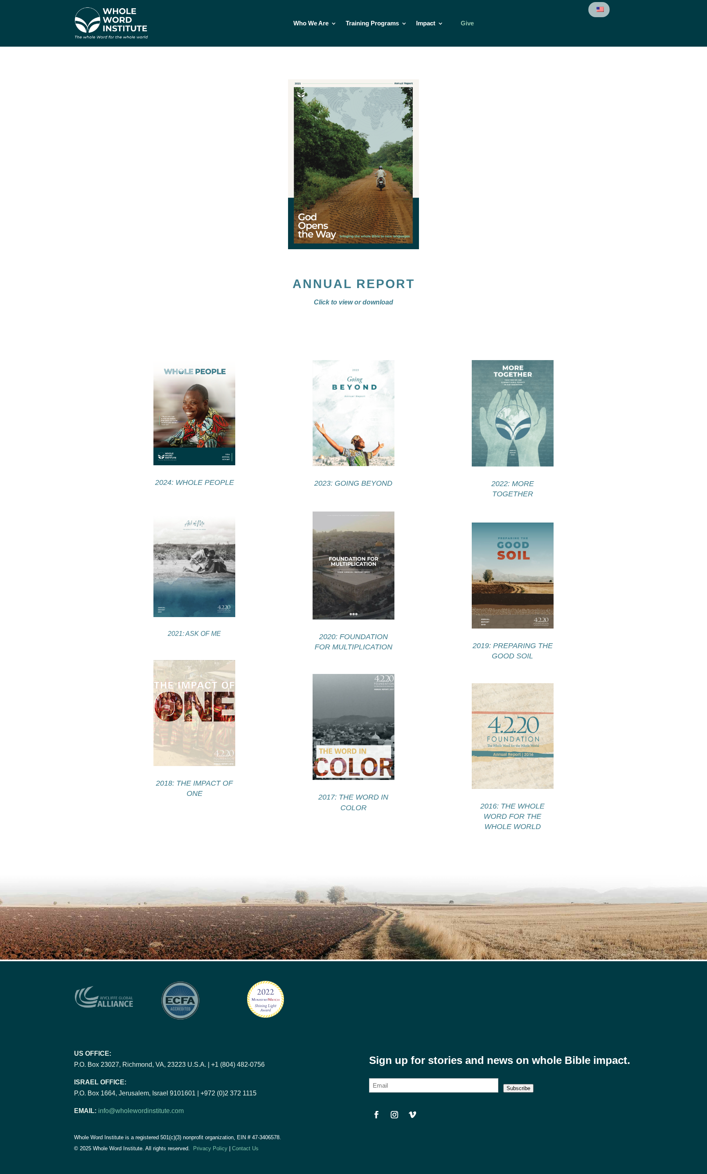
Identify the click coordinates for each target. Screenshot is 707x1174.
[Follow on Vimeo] (412, 1114)
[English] (599, 9)
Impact (425, 23)
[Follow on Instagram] (394, 1114)
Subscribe (518, 1088)
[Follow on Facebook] (376, 1114)
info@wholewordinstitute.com (141, 1110)
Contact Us (245, 1148)
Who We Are (311, 23)
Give (467, 23)
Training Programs (372, 23)
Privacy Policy (210, 1148)
